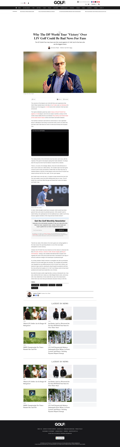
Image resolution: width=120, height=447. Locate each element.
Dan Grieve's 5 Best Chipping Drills (27, 11)
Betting (39, 7)
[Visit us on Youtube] (97, 2)
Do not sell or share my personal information (60, 433)
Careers (66, 431)
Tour (44, 7)
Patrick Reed (52, 285)
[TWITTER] (34, 295)
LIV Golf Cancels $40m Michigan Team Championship (70, 11)
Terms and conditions (69, 428)
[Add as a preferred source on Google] (60, 438)
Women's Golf (64, 7)
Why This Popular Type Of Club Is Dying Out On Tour (95, 11)
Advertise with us (73, 431)
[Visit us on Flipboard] (99, 2)
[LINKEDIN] (36, 295)
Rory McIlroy (34, 287)
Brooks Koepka (56, 251)
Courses (89, 7)
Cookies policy (59, 431)
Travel (95, 7)
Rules (49, 7)
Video (83, 7)
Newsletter (66, 99)
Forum (78, 7)
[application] (50, 142)
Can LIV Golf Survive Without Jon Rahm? (46, 11)
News (19, 7)
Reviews (72, 7)
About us (40, 428)
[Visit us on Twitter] (95, 2)
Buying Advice (26, 7)
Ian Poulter (54, 105)
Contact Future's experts (49, 428)
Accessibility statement (48, 431)
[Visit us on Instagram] (93, 2)
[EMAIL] (38, 295)
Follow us (60, 99)
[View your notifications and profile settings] (28, 3)
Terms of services (47, 233)
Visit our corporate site (76, 443)
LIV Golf (47, 107)
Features (56, 7)
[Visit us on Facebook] (91, 2)
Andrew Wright (55, 47)
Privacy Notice (35, 234)
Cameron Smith (47, 251)
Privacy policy (78, 428)
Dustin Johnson (39, 251)
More (101, 7)
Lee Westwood (63, 105)
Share (34, 99)
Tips (33, 7)
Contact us (60, 428)
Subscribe (93, 4)
